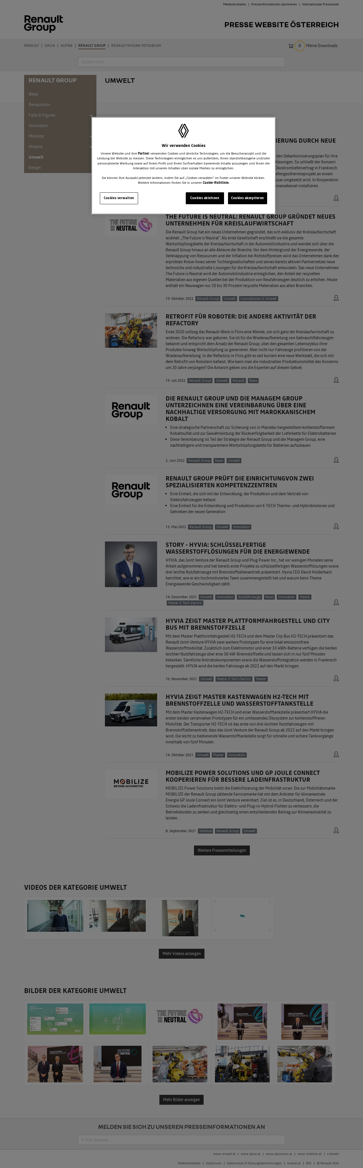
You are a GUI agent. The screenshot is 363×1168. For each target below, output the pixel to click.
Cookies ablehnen (204, 198)
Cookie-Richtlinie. (216, 182)
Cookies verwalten (119, 198)
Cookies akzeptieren (247, 198)
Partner (143, 153)
